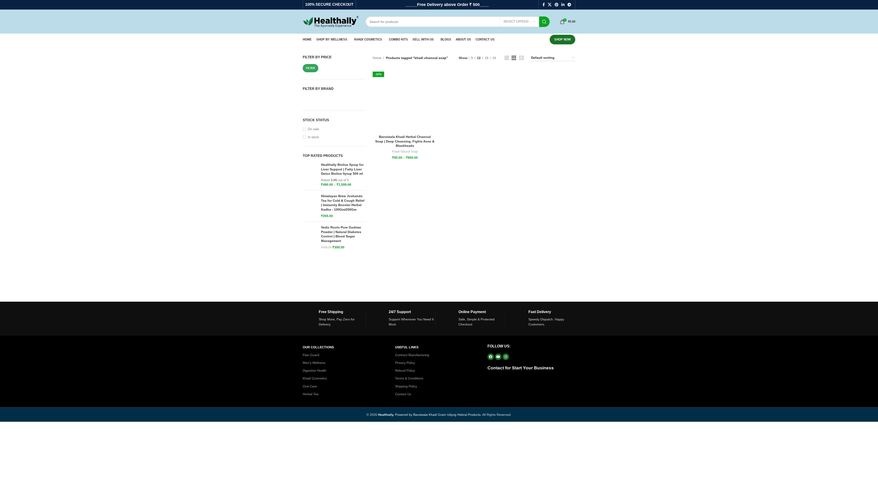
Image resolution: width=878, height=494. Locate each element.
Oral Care (310, 386)
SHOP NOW (562, 39)
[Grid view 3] (514, 58)
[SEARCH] (544, 21)
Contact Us (403, 394)
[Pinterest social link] (556, 4)
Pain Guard (311, 355)
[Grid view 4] (521, 58)
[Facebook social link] (543, 4)
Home (377, 58)
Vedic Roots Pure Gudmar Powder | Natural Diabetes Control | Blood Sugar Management (341, 234)
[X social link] (549, 4)
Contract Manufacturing (412, 355)
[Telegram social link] (569, 4)
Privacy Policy (405, 363)
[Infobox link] (334, 318)
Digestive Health (314, 370)
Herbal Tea (311, 394)
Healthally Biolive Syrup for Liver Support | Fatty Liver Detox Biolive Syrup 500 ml (342, 169)
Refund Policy (405, 370)
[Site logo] (331, 21)
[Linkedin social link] (563, 4)
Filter (310, 68)
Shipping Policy (406, 386)
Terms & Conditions (409, 378)
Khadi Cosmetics (315, 378)
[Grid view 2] (507, 58)
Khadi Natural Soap (405, 151)
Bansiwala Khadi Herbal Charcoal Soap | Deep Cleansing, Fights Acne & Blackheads (404, 141)
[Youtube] (498, 357)
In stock (313, 137)
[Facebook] (490, 357)
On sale (313, 129)
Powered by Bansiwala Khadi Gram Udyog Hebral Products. (430, 414)
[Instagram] (506, 357)
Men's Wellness (314, 363)
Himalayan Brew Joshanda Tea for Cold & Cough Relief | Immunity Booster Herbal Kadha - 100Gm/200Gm (342, 202)
